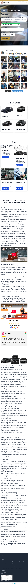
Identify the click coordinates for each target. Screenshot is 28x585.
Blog (3, 559)
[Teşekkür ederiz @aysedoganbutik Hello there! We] (11, 86)
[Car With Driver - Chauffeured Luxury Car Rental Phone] (19, 3)
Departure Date (4, 22)
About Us (4, 558)
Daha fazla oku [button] (5, 344)
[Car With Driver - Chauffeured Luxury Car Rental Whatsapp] (23, 3)
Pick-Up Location (5, 17)
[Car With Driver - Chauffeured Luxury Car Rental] (5, 2)
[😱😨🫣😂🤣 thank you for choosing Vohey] (4, 86)
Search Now (5, 38)
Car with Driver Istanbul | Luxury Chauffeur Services (13, 562)
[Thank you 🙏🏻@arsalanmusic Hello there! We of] (17, 86)
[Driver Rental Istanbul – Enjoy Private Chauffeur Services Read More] (20, 150)
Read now (5, 156)
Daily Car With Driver (14, 10)
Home (3, 555)
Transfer (3, 10)
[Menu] (26, 2)
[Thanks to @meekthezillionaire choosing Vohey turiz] (17, 59)
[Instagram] (2, 573)
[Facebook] (5, 573)
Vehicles (20, 568)
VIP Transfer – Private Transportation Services (12, 566)
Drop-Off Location (18, 17)
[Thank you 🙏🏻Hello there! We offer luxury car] (24, 86)
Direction (3, 32)
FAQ (3, 560)
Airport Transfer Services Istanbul (9, 568)
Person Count (4, 27)
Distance (12, 32)
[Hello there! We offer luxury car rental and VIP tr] (4, 59)
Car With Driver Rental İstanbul (9, 564)
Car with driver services (7, 266)
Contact (4, 570)
